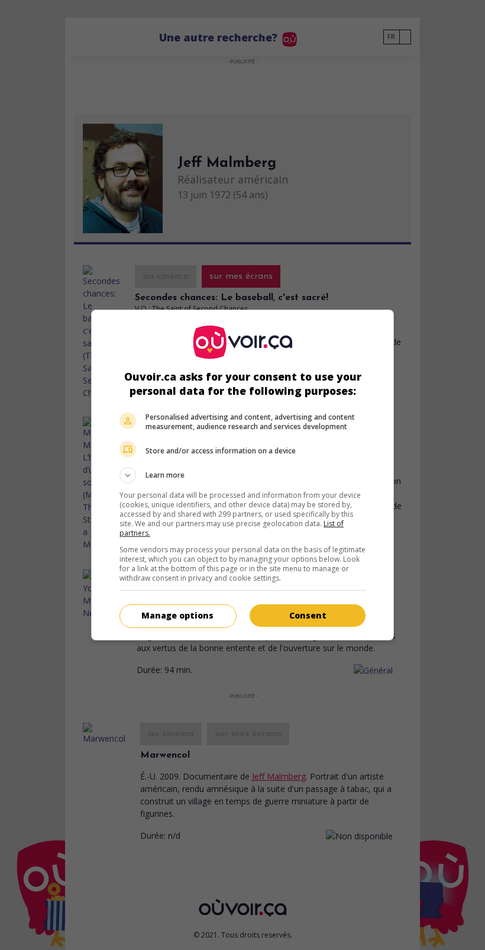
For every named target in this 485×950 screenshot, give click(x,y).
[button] (242, 475)
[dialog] (242, 475)
